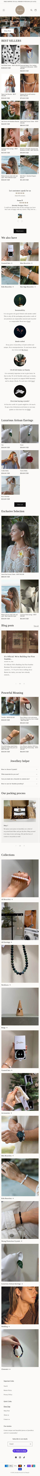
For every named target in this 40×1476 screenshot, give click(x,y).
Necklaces (5, 985)
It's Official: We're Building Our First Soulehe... (19, 657)
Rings (3, 1028)
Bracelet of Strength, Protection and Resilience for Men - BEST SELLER (29, 149)
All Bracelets (6, 899)
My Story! (25, 350)
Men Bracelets (25, 263)
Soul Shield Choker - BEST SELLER (10, 65)
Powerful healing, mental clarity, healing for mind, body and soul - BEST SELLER (9, 748)
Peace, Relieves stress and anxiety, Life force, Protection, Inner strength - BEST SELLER (29, 719)
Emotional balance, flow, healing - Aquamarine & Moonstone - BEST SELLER (28, 67)
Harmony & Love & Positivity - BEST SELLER (28, 95)
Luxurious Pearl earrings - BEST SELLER (9, 149)
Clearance (4, 1369)
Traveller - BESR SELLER (8, 717)
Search (6, 1386)
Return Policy (8, 1390)
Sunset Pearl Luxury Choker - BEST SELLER (29, 122)
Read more (20, 231)
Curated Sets (5, 263)
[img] (20, 193)
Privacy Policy (8, 1394)
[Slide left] (16, 684)
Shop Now (7, 31)
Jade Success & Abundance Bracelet (10, 121)
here (28, 321)
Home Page (7, 1406)
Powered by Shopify (24, 1472)
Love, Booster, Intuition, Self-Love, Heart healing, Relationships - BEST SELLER (29, 748)
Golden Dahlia (5, 470)
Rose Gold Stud (5, 496)
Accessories (5, 1113)
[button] (4, 10)
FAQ (28, 409)
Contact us (7, 1419)
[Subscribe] (30, 1444)
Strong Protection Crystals (10, 1241)
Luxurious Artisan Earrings (11, 1284)
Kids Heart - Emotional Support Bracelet (28, 176)
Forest (21, 445)
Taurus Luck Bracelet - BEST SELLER (8, 95)
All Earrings (5, 942)
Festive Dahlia (23, 470)
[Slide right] (24, 684)
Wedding (4, 1326)
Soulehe (17, 1472)
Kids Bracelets (6, 287)
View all (20, 504)
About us (6, 1415)
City (2, 445)
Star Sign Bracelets (27, 287)
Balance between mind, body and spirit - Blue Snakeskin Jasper (9, 176)
